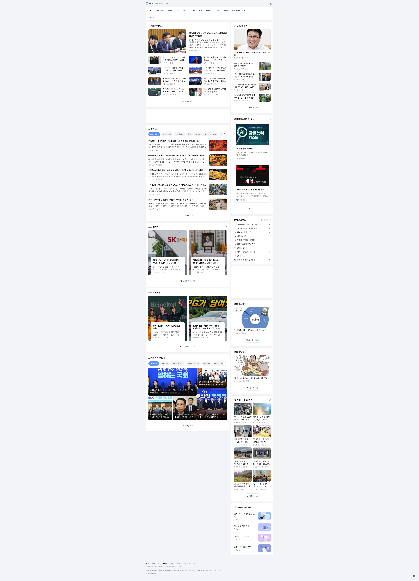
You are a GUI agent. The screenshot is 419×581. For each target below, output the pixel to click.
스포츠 (161, 3)
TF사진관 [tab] (153, 363)
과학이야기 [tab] (167, 134)
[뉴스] (151, 3)
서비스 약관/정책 (189, 563)
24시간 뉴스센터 (167, 563)
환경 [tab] (189, 134)
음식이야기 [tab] (154, 134)
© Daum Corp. (151, 573)
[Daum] (147, 3)
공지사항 (178, 563)
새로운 (189, 101)
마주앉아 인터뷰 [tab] (211, 134)
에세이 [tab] (197, 134)
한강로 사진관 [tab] (219, 363)
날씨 (167, 3)
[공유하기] (271, 3)
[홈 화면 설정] (414, 576)
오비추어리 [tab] (179, 134)
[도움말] (226, 227)
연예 (156, 3)
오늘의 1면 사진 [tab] (193, 363)
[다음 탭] (225, 134)
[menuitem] (150, 10)
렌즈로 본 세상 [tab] (177, 363)
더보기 (251, 208)
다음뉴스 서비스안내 (153, 563)
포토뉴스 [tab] (164, 363)
